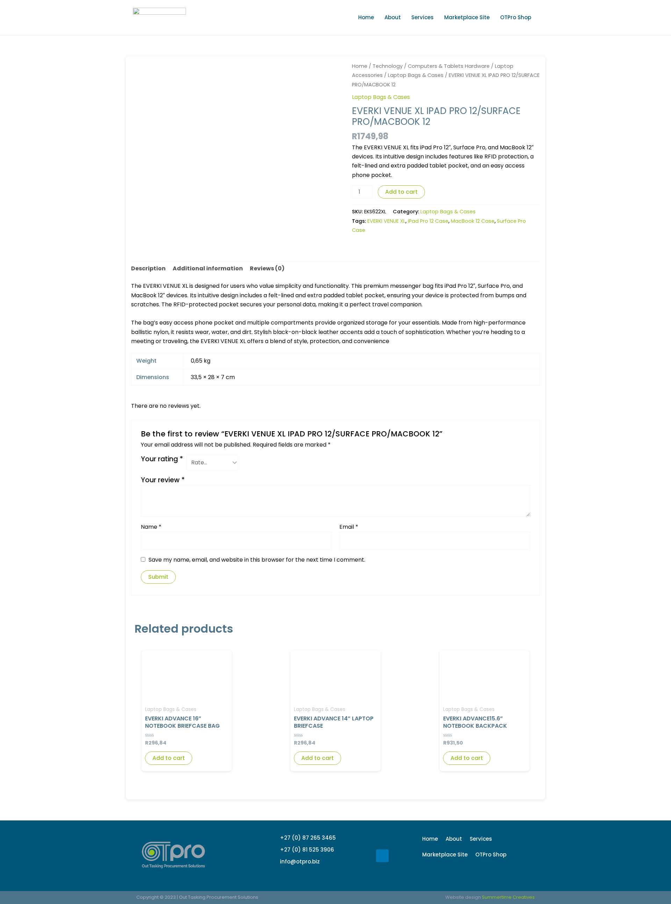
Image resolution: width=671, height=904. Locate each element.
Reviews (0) (267, 268)
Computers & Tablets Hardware (449, 66)
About (392, 17)
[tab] (148, 268)
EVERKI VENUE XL (386, 221)
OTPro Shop (515, 17)
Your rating (162, 459)
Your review (163, 480)
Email (348, 527)
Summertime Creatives (508, 897)
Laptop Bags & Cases (415, 75)
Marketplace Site (467, 17)
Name (151, 527)
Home (366, 17)
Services (422, 17)
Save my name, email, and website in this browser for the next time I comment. (257, 560)
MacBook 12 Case (473, 221)
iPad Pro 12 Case (428, 221)
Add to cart (401, 192)
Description (148, 268)
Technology (388, 66)
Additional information (208, 268)
